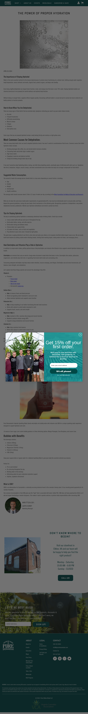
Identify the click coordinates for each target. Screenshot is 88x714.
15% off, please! (63, 371)
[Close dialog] (80, 334)
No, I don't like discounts (63, 375)
